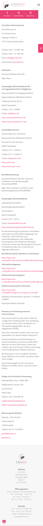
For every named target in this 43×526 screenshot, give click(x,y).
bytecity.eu (6, 437)
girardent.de (18, 62)
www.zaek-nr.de (8, 162)
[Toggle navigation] (38, 5)
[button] (4, 522)
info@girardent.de (14, 58)
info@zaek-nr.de (14, 158)
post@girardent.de (21, 516)
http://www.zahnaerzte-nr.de (14, 117)
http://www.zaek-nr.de (11, 166)
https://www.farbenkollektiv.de (14, 405)
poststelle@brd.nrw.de (17, 223)
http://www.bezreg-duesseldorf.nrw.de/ (18, 227)
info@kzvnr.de (13, 113)
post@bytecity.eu (9, 433)
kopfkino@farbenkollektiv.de (13, 401)
